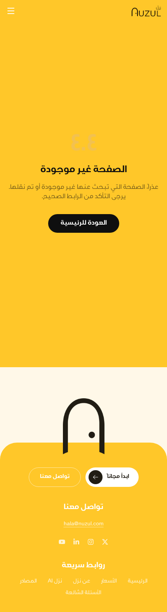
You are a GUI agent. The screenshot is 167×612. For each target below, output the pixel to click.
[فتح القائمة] (11, 11)
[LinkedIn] (76, 542)
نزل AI (55, 581)
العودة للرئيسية (84, 223)
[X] (105, 542)
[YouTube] (62, 542)
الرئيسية (138, 581)
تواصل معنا (55, 477)
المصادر (28, 581)
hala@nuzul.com (84, 524)
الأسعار (109, 581)
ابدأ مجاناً (118, 477)
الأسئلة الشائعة (83, 593)
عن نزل (81, 581)
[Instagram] (90, 542)
